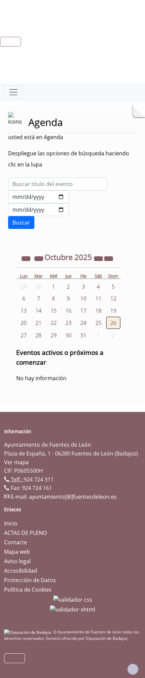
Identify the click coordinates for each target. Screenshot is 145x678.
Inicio (11, 523)
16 (68, 310)
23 (68, 323)
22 (54, 323)
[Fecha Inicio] (38, 196)
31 (83, 335)
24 (83, 323)
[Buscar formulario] (21, 222)
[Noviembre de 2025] (108, 258)
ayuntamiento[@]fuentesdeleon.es (73, 496)
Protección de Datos (30, 580)
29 (54, 335)
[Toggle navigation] (13, 92)
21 (38, 323)
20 (24, 323)
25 (98, 323)
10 (83, 298)
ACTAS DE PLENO (25, 533)
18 (98, 310)
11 (98, 298)
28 (38, 335)
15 (54, 310)
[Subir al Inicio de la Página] (132, 669)
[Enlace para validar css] (72, 599)
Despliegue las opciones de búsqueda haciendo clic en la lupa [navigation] (68, 159)
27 (24, 335)
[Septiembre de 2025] (39, 258)
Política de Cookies (28, 589)
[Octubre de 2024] (27, 258)
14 (38, 310)
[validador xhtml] (72, 609)
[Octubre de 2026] (99, 258)
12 (113, 298)
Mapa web (17, 551)
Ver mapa (16, 462)
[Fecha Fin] (38, 209)
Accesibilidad (20, 570)
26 (113, 323)
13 (24, 310)
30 (68, 335)
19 (113, 310)
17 (83, 310)
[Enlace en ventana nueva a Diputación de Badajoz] (28, 632)
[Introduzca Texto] (57, 184)
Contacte (15, 542)
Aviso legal (17, 561)
